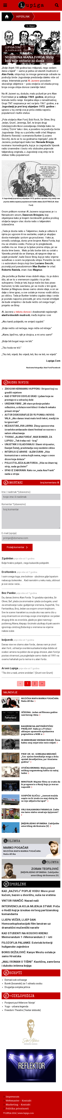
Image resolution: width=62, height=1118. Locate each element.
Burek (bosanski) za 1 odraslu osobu (23, 983)
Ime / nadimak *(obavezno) (16, 492)
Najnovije (10, 692)
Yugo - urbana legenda (16, 1006)
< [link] (20, 683)
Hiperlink (23, 16)
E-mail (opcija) (9, 533)
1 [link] (27, 683)
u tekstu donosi (22, 311)
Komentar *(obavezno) (14, 504)
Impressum (12, 1096)
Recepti (12, 973)
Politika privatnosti (17, 1108)
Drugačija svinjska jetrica (17, 987)
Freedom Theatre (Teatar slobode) (23, 1010)
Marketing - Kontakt (18, 1104)
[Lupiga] (31, 4)
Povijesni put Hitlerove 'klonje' (20, 1002)
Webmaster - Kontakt (18, 1100)
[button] (5, 4)
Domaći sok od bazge (16, 980)
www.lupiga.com (26, 1113)
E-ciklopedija (18, 996)
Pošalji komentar (16, 547)
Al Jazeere (34, 80)
